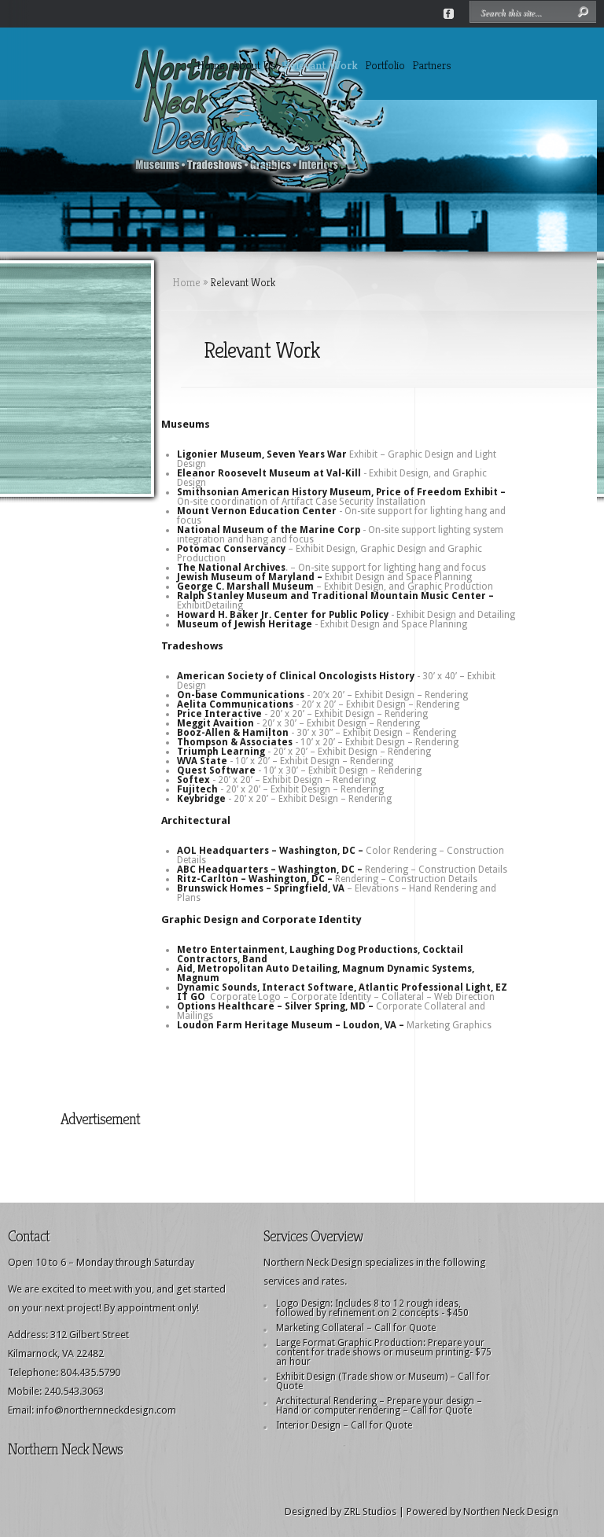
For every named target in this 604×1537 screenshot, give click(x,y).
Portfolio (385, 65)
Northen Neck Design (510, 1511)
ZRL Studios (370, 1511)
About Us (254, 65)
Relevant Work (320, 65)
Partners (431, 65)
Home (211, 65)
